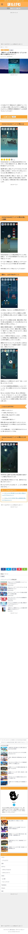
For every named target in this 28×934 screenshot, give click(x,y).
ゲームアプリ (7, 579)
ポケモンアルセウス (6, 869)
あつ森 (3, 878)
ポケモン (3, 866)
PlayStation (3, 884)
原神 (2, 863)
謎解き (12, 50)
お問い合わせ (12, 929)
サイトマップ (6, 929)
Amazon (3, 888)
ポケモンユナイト (6, 872)
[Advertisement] (14, 27)
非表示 (14, 116)
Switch (2, 875)
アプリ (2, 579)
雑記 (2, 891)
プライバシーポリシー (20, 929)
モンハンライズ (5, 881)
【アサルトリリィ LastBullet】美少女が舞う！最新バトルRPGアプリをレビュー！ (13, 742)
